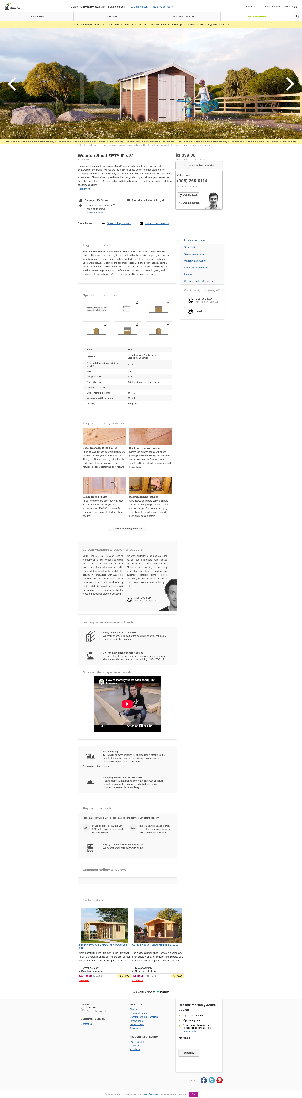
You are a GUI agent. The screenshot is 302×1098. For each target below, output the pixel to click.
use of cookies (150, 1094)
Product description (195, 240)
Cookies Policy (137, 1024)
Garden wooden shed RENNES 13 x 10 (155, 944)
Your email (184, 1038)
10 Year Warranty (138, 1013)
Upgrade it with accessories (199, 165)
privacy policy (190, 1031)
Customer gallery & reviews (198, 281)
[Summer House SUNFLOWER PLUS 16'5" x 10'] (105, 925)
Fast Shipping (137, 1041)
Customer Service (270, 6)
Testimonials (136, 1028)
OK (193, 1094)
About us (134, 1009)
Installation (135, 1049)
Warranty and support (195, 260)
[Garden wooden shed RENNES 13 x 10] (158, 925)
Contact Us (249, 6)
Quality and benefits (194, 254)
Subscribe (189, 1052)
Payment (188, 274)
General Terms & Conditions (144, 1017)
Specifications (191, 247)
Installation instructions (195, 267)
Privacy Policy (137, 1020)
